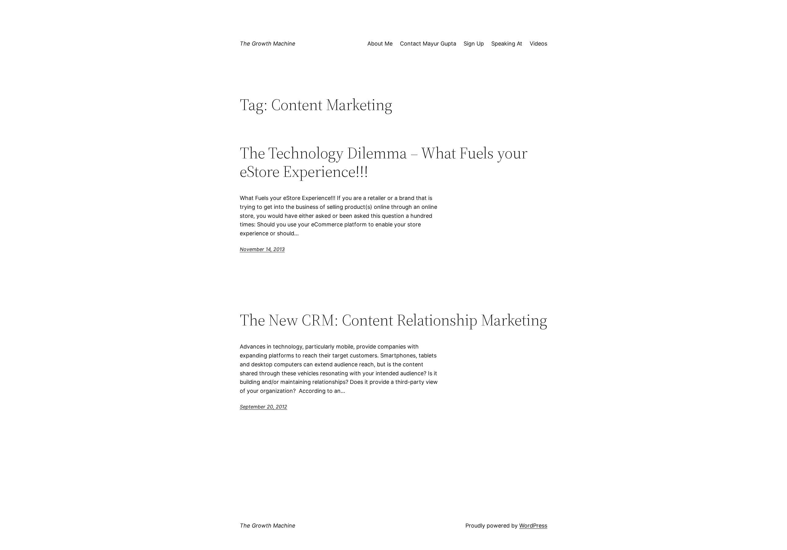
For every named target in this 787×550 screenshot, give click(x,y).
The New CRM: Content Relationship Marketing (393, 320)
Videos (538, 43)
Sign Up (474, 43)
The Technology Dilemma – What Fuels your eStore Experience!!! (384, 162)
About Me (380, 43)
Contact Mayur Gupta (428, 43)
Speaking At (506, 43)
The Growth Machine (267, 43)
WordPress (533, 525)
